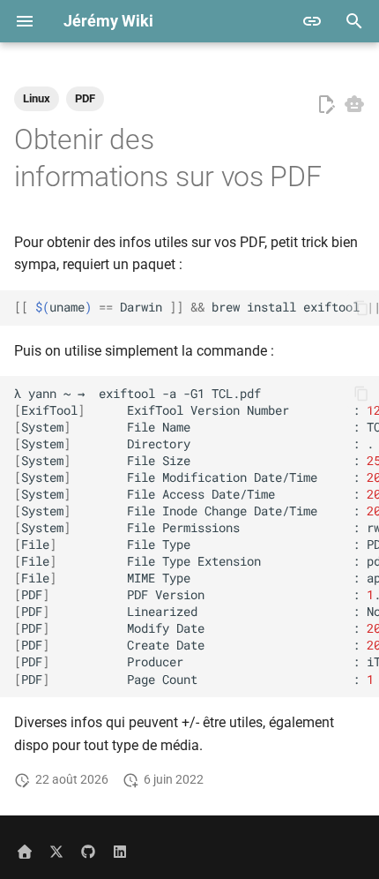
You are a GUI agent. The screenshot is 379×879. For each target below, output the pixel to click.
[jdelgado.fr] (25, 851)
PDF (85, 98)
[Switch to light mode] (312, 21)
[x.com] (56, 851)
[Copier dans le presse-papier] (361, 308)
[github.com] (88, 851)
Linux (36, 98)
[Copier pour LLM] (354, 104)
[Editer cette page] (326, 105)
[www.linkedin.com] (120, 851)
